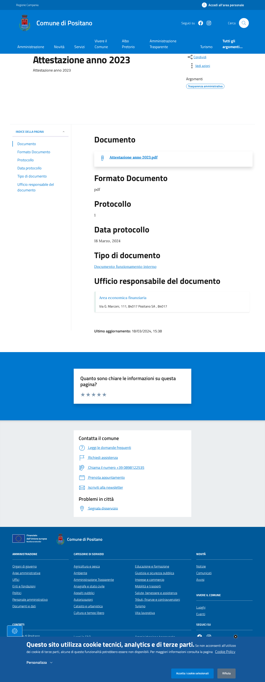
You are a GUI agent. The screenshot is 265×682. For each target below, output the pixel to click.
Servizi (79, 47)
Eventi (200, 613)
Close (235, 636)
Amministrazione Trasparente (94, 579)
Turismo (140, 606)
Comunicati (204, 572)
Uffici (15, 579)
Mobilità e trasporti (148, 586)
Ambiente (80, 572)
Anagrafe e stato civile (89, 586)
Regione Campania (27, 5)
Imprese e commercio (149, 579)
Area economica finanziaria (122, 297)
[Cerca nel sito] (244, 23)
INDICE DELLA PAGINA (30, 131)
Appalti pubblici (84, 592)
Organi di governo (24, 566)
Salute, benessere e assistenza (156, 592)
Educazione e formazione (152, 566)
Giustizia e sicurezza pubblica (154, 572)
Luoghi (200, 607)
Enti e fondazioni (23, 586)
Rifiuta (226, 673)
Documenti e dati (24, 606)
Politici (16, 592)
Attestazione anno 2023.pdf (134, 157)
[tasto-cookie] (14, 631)
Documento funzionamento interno (125, 266)
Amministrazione (30, 47)
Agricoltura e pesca (87, 566)
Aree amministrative (26, 572)
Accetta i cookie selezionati (192, 673)
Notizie (201, 566)
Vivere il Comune (101, 44)
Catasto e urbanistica (88, 606)
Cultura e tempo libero (89, 612)
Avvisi (200, 579)
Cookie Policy (225, 651)
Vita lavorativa (145, 612)
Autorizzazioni (83, 599)
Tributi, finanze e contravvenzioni (157, 599)
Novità (59, 47)
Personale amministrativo (30, 599)
